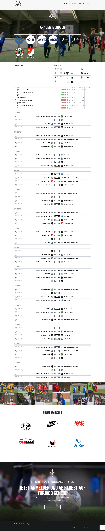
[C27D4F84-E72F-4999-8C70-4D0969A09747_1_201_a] (9, 387)
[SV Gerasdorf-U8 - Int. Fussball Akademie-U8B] (52, 197)
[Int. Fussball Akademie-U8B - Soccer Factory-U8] (52, 116)
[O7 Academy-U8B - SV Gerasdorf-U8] (52, 223)
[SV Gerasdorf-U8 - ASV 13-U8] (52, 143)
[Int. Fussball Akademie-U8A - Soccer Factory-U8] (52, 155)
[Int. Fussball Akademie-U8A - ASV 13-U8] (72, 69)
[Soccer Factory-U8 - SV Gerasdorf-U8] (72, 78)
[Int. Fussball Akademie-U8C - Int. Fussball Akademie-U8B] (52, 270)
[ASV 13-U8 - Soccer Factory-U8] (52, 204)
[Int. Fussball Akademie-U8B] (42, 40)
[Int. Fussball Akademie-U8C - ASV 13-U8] (52, 216)
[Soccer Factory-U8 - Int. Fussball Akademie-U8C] (52, 178)
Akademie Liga (72, 3)
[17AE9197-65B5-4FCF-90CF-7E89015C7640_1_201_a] (26, 399)
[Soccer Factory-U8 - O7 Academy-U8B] (52, 146)
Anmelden (81, 3)
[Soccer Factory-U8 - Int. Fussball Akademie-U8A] (52, 289)
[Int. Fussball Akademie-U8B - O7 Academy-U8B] (52, 232)
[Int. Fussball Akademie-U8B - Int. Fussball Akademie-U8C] (52, 139)
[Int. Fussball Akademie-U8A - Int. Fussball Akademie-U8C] (52, 193)
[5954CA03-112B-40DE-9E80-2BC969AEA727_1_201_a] (43, 387)
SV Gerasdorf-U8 (23, 108)
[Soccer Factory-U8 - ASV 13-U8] (52, 339)
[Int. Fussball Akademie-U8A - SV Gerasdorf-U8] (52, 316)
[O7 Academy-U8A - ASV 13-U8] (52, 254)
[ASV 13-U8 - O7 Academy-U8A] (52, 123)
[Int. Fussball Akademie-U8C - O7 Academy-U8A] (72, 73)
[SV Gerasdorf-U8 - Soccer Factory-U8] (52, 235)
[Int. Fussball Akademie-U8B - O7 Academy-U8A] (52, 185)
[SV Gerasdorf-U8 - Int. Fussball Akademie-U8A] (52, 181)
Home (65, 3)
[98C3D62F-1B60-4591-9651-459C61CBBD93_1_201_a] (79, 387)
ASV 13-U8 (22, 102)
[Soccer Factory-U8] (19, 53)
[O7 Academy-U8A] (64, 40)
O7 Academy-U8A (23, 95)
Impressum (70, 527)
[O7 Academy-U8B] (75, 40)
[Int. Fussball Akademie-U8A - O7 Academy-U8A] (52, 135)
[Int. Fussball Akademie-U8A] (30, 40)
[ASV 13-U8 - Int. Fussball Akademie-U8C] (52, 351)
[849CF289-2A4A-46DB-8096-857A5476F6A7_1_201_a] (26, 387)
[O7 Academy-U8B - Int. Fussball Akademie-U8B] (72, 82)
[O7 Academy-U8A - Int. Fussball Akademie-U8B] (52, 319)
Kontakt (87, 3)
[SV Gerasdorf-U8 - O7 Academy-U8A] (52, 165)
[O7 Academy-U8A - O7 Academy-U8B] (52, 200)
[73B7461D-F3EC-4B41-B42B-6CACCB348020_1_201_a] (96, 399)
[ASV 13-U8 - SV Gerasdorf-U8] (52, 274)
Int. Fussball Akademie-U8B (26, 105)
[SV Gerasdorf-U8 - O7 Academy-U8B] (52, 358)
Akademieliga (17, 524)
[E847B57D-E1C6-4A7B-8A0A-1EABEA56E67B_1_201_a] (43, 399)
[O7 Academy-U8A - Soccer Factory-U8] (52, 354)
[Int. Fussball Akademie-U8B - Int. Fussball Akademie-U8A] (52, 347)
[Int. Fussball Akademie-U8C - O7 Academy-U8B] (52, 162)
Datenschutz (77, 527)
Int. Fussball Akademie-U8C (26, 100)
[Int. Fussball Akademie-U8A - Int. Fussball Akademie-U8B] (52, 212)
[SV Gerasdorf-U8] (30, 53)
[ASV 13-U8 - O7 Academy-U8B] (52, 309)
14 (69, 89)
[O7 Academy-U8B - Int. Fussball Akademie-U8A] (52, 251)
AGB (84, 527)
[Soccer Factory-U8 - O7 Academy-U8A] (52, 220)
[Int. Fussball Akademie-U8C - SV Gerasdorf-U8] (52, 120)
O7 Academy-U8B (23, 97)
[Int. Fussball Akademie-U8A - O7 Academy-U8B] (52, 127)
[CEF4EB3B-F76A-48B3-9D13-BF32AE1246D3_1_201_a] (79, 399)
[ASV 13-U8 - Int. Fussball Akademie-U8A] (52, 242)
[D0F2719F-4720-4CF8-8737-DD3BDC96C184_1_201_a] (96, 387)
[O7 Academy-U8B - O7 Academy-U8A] (52, 335)
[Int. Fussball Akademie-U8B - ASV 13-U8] (52, 158)
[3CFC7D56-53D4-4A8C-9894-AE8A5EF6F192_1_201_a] (61, 387)
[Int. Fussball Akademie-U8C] (53, 40)
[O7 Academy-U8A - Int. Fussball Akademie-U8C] (52, 239)
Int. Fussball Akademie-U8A (26, 92)
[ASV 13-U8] (19, 40)
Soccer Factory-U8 (24, 89)
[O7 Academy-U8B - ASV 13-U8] (52, 174)
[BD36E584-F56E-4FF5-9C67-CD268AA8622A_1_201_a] (9, 399)
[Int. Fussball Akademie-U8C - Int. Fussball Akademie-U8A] (52, 328)
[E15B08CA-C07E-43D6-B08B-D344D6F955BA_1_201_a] (61, 399)
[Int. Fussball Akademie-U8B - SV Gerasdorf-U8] (52, 331)
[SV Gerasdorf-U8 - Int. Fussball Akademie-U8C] (52, 258)
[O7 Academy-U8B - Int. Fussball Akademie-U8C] (52, 293)
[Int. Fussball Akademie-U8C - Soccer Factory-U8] (52, 312)
